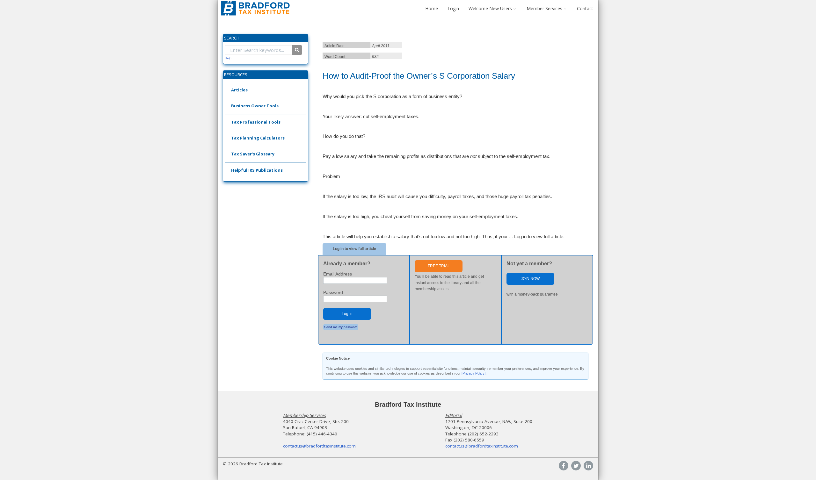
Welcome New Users (490, 8)
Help (228, 58)
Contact (585, 8)
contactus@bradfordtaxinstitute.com (319, 446)
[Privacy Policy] (473, 373)
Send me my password (341, 327)
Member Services (544, 8)
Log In (347, 314)
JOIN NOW (530, 278)
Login (453, 8)
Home (431, 8)
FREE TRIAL (439, 266)
